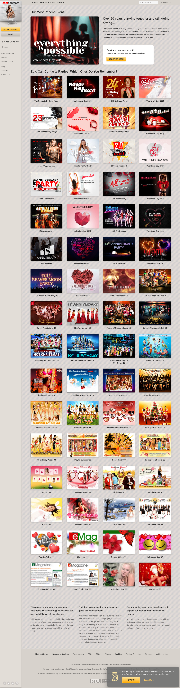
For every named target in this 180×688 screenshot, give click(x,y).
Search (7, 47)
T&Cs (98, 654)
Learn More (149, 680)
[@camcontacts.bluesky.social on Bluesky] (8, 683)
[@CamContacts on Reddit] (12, 683)
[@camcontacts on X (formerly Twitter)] (4, 683)
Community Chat (7, 53)
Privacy (108, 654)
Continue (131, 680)
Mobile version (161, 654)
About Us (4, 71)
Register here (116, 59)
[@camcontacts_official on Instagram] (17, 683)
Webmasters (78, 654)
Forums (4, 57)
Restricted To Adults (95, 681)
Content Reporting (133, 654)
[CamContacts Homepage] (11, 14)
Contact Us (5, 75)
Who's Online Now (11, 42)
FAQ (3, 67)
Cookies (118, 654)
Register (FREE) (11, 29)
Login (10, 34)
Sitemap (148, 654)
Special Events (7, 61)
